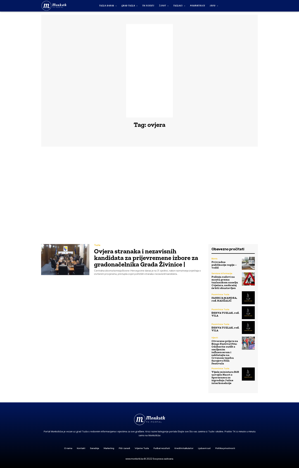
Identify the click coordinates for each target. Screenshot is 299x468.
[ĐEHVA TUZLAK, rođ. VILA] (248, 312)
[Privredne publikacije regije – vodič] (248, 263)
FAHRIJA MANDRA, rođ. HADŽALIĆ (224, 299)
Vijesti (214, 338)
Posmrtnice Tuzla (220, 294)
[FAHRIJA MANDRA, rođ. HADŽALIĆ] (248, 297)
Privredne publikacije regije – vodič (224, 264)
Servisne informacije (221, 273)
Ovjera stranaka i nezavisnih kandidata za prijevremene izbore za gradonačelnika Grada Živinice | (146, 257)
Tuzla (97, 245)
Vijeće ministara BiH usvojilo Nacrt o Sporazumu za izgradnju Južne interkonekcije (225, 377)
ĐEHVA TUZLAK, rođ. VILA (225, 314)
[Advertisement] (149, 71)
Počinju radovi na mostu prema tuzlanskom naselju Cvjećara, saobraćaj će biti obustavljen (224, 282)
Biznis (214, 259)
